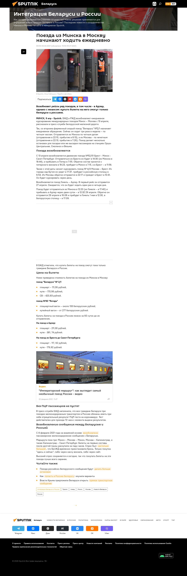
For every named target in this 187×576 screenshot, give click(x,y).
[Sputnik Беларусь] (26, 7)
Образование (147, 520)
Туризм (64, 489)
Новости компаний (94, 543)
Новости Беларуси (100, 489)
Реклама (108, 543)
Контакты (51, 543)
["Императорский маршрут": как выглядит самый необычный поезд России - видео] (74, 367)
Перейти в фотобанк (64, 94)
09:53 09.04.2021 (43, 46)
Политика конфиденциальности (128, 543)
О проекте (16, 543)
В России (71, 520)
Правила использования (34, 543)
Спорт (166, 520)
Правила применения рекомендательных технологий (34, 547)
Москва (88, 489)
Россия (39, 494)
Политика (83, 520)
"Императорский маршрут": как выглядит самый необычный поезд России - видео (70, 392)
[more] (108, 398)
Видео (42, 386)
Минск (80, 489)
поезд (72, 489)
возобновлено (90, 432)
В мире (123, 520)
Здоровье (133, 520)
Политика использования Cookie (157, 543)
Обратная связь (66, 547)
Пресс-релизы (64, 543)
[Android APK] (166, 556)
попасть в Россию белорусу (59, 476)
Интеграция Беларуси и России (48, 489)
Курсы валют (111, 520)
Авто (158, 520)
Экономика (96, 520)
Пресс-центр (78, 543)
